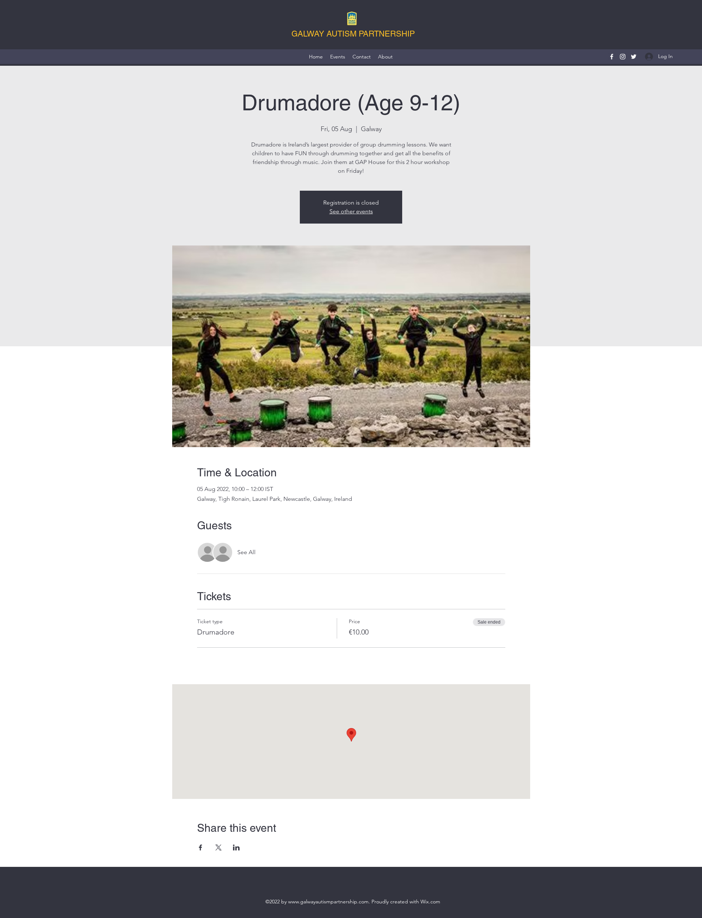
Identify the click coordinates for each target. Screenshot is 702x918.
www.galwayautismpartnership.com (328, 901)
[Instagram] (622, 56)
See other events (351, 211)
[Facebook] (611, 56)
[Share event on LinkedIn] (236, 847)
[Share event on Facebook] (200, 847)
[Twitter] (633, 56)
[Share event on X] (218, 847)
